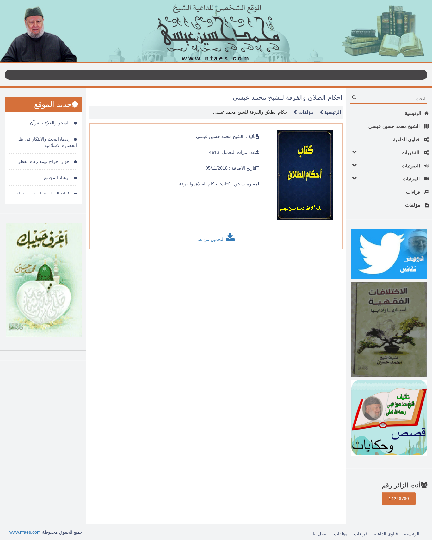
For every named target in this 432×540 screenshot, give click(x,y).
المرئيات (412, 178)
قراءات (413, 192)
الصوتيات (411, 165)
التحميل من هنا (211, 239)
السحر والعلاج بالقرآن (50, 122)
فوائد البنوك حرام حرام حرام (43, 193)
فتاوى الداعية (407, 139)
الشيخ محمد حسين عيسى (394, 126)
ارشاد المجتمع (57, 177)
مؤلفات (413, 205)
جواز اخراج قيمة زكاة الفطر (44, 161)
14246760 (399, 498)
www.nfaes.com (25, 532)
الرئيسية (413, 113)
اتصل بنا (320, 533)
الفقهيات (411, 152)
